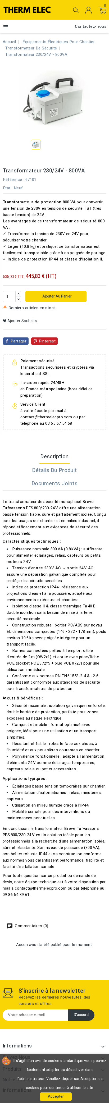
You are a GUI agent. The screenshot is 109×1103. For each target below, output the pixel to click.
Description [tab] (54, 456)
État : (7, 188)
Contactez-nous (90, 26)
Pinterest (47, 341)
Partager (18, 341)
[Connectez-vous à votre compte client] (88, 10)
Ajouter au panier (57, 296)
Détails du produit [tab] (54, 470)
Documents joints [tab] (54, 483)
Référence (12, 179)
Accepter (56, 1096)
